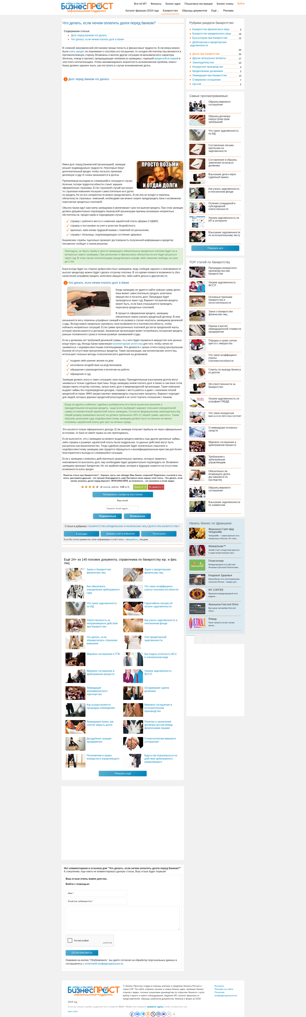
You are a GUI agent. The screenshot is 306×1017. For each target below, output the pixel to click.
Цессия (196, 84)
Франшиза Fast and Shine (223, 604)
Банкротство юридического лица (211, 33)
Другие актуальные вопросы (209, 58)
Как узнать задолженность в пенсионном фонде (223, 190)
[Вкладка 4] (208, 639)
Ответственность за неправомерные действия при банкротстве (102, 623)
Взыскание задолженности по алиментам (224, 503)
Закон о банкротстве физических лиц (220, 313)
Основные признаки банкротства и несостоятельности (220, 300)
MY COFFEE (215, 590)
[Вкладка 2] (199, 639)
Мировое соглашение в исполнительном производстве (158, 707)
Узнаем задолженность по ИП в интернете (223, 219)
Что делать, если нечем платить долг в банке (97, 39)
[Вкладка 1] (190, 639)
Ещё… (215, 10)
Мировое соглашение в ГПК (103, 654)
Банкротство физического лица (210, 29)
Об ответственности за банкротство (221, 385)
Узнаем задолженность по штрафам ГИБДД (223, 400)
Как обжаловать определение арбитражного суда (103, 589)
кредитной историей (166, 58)
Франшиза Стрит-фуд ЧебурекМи (221, 530)
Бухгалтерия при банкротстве (210, 38)
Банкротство (170, 10)
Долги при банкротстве (206, 53)
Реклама (228, 10)
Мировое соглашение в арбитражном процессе (222, 443)
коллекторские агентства (128, 343)
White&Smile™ (217, 546)
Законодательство (203, 62)
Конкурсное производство (207, 66)
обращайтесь (131, 539)
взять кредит (76, 51)
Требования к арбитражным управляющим (217, 459)
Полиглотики (216, 560)
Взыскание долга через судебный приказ (222, 176)
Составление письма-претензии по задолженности (221, 148)
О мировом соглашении (206, 79)
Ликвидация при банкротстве (209, 75)
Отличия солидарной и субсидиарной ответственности (221, 206)
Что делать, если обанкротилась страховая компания (102, 640)
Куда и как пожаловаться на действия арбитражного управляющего (160, 758)
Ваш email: (122, 500)
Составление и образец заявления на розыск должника (222, 162)
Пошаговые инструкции (199, 3)
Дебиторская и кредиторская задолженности (208, 44)
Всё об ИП (140, 3)
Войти (239, 3)
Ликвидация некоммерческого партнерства (97, 691)
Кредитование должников (207, 71)
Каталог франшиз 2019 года (142, 10)
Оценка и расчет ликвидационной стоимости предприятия (224, 329)
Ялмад (212, 619)
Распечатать (159, 533)
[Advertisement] (122, 121)
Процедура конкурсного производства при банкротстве (222, 271)
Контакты (219, 986)
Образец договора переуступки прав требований (219, 119)
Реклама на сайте (224, 989)
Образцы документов (194, 10)
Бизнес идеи (173, 3)
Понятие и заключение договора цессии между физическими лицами (158, 724)
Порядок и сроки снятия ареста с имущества (222, 342)
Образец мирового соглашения (219, 103)
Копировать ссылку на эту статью (122, 494)
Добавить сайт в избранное (120, 533)
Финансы (156, 3)
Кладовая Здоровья (220, 575)
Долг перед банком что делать (88, 35)
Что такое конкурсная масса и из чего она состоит (224, 414)
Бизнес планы (225, 3)
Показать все (215, 248)
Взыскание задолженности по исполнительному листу (224, 234)
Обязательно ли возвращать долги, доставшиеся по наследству (219, 475)
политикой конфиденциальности (104, 963)
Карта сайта (73, 1011)
